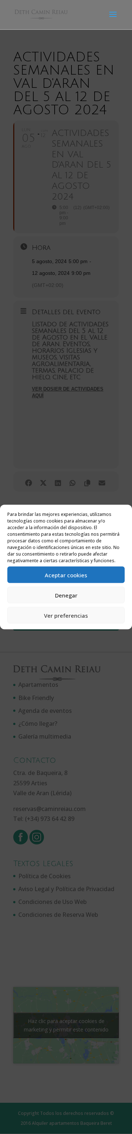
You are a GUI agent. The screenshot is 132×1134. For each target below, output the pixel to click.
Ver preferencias (66, 615)
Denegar (66, 595)
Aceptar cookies (66, 574)
